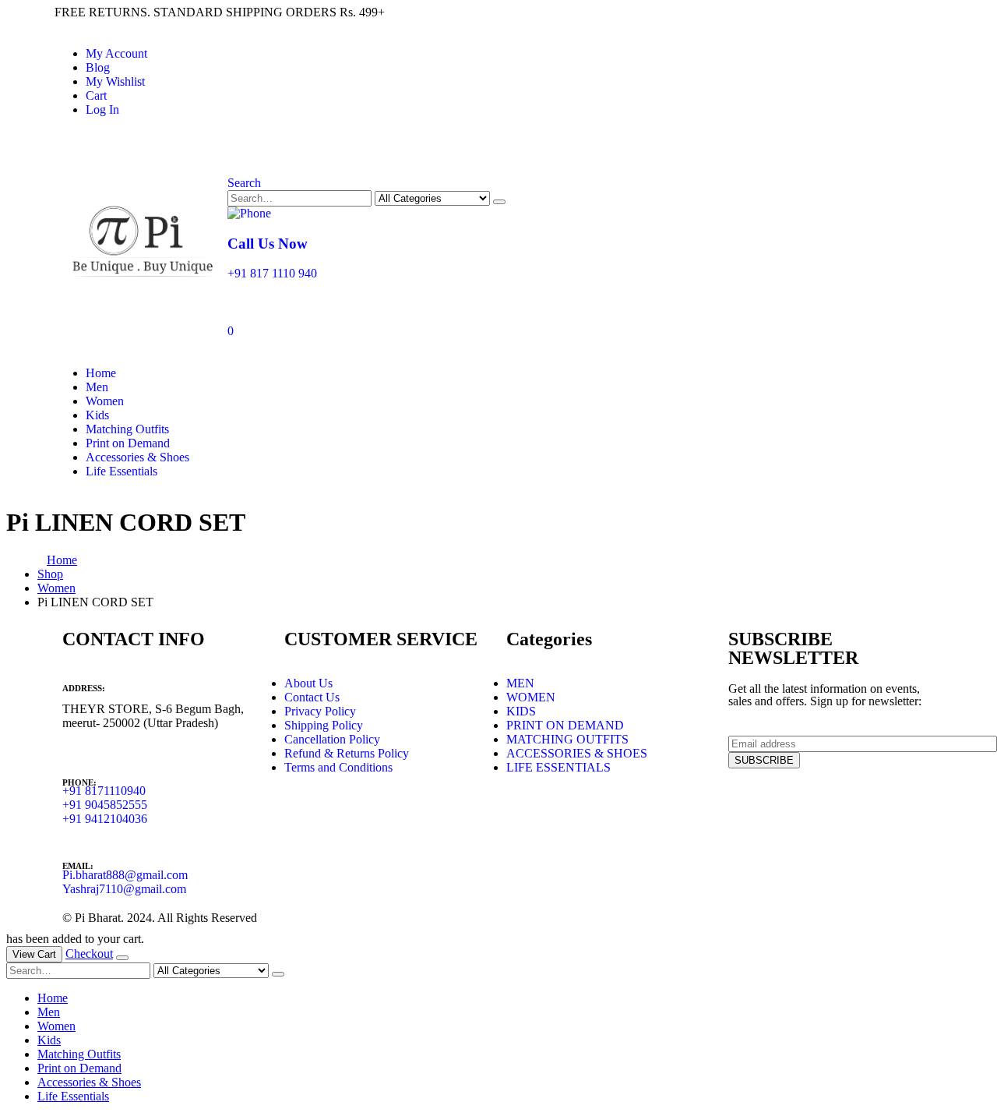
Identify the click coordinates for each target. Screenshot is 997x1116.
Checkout (89, 953)
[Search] (499, 202)
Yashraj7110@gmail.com (124, 888)
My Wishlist (115, 81)
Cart (96, 95)
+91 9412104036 (104, 818)
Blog (98, 67)
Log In (102, 109)
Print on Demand (128, 443)
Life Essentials (121, 471)
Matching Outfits (127, 429)
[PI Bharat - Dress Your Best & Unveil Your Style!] (141, 278)
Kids (97, 415)
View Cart (34, 954)
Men (97, 387)
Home (101, 373)
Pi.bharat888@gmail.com (125, 874)
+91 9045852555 (104, 804)
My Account (116, 53)
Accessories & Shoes (137, 457)
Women (105, 401)
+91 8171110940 (104, 790)
